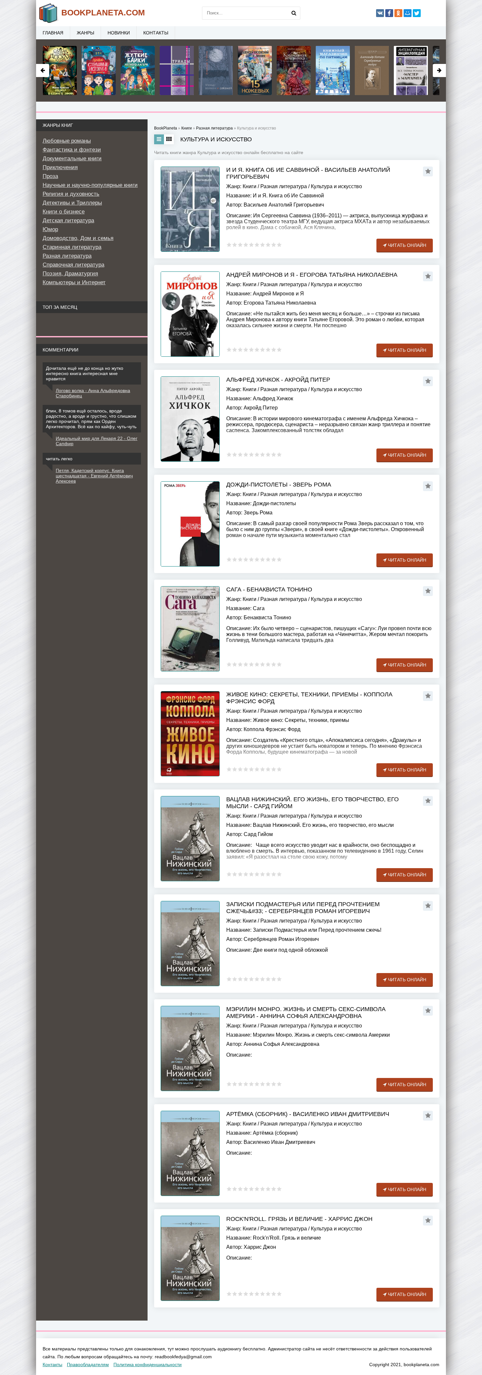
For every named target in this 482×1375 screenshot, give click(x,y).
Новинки (119, 32)
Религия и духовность (71, 194)
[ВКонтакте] (380, 13)
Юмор (50, 229)
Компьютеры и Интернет (74, 282)
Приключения (60, 167)
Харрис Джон (260, 1247)
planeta (103, 12)
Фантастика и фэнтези (72, 150)
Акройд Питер (261, 407)
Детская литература (68, 220)
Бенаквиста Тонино (267, 617)
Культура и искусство (336, 186)
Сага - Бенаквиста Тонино (269, 589)
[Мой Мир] (408, 13)
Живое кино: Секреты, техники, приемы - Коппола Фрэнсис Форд (309, 698)
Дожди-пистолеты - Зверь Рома (278, 484)
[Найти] (293, 13)
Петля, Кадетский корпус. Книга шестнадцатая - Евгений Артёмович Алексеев (94, 476)
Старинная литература (72, 247)
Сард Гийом (258, 834)
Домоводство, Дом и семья (78, 238)
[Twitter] (417, 13)
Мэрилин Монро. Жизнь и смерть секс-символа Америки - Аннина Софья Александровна (306, 1012)
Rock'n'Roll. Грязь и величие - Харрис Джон (299, 1219)
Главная (53, 32)
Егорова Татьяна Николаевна (280, 303)
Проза (50, 176)
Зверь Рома (258, 512)
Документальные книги (72, 158)
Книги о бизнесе (64, 212)
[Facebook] (389, 13)
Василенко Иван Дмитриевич (279, 1142)
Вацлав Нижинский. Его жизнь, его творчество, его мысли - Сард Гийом (312, 802)
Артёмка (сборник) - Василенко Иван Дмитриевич (307, 1114)
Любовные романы (67, 141)
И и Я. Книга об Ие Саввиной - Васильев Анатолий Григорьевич (308, 173)
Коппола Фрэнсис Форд (272, 729)
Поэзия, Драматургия (70, 273)
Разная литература (283, 186)
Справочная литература (73, 265)
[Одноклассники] (398, 13)
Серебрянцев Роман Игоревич (281, 939)
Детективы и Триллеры (72, 203)
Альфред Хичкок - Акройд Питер (278, 379)
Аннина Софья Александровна (281, 1044)
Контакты (155, 32)
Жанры (85, 32)
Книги (249, 186)
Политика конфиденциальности (147, 1364)
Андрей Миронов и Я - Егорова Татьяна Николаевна (311, 274)
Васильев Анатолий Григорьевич (284, 205)
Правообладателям (88, 1364)
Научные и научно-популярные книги (90, 185)
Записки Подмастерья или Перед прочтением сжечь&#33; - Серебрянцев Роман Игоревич (303, 907)
